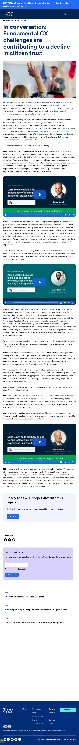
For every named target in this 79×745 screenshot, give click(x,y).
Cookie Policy (61, 730)
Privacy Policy (22, 569)
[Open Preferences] (2, 741)
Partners (24, 709)
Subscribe (12, 574)
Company (52, 709)
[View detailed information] (9, 14)
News (51, 724)
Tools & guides (38, 724)
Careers (52, 720)
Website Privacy (52, 730)
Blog (34, 713)
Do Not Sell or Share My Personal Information (49, 739)
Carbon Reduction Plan (24, 730)
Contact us (67, 710)
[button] (72, 14)
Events (35, 720)
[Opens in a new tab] (4, 739)
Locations (52, 716)
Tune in (13, 516)
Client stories (37, 716)
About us (52, 713)
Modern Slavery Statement (39, 730)
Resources (36, 709)
